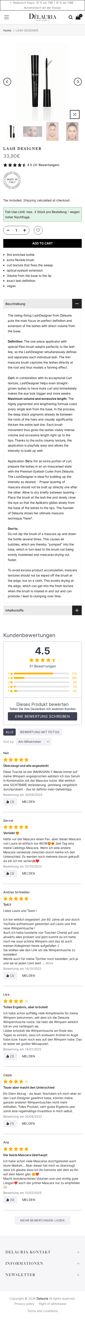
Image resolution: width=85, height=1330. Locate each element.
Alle (9, 732)
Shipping (29, 200)
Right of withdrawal (52, 1304)
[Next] (78, 82)
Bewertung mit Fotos (39, 732)
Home (7, 30)
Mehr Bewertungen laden (42, 1220)
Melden (28, 802)
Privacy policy (24, 1304)
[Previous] (7, 82)
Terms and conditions (42, 1311)
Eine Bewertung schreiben (42, 716)
